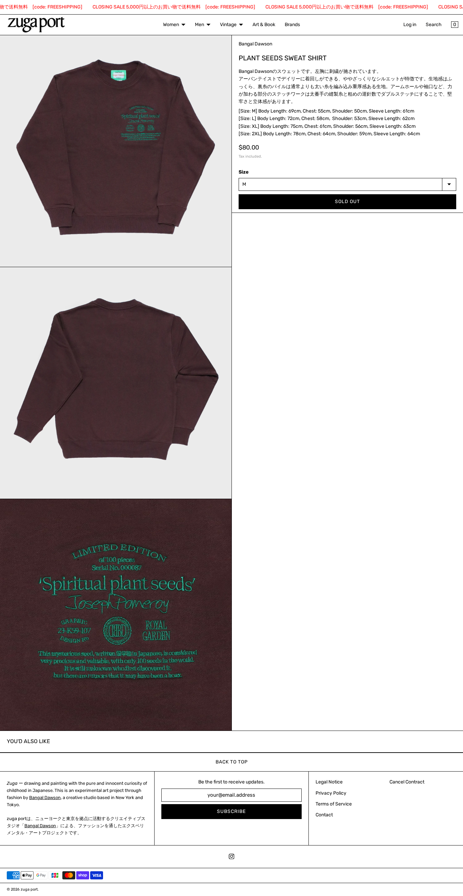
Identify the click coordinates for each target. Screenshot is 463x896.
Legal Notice (329, 782)
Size (243, 172)
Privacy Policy (331, 793)
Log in (409, 24)
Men (199, 24)
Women (171, 24)
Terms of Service (334, 804)
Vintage (228, 24)
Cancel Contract (406, 782)
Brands (292, 24)
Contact (324, 815)
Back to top (232, 762)
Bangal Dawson (45, 797)
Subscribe (231, 811)
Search (434, 24)
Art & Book (264, 24)
